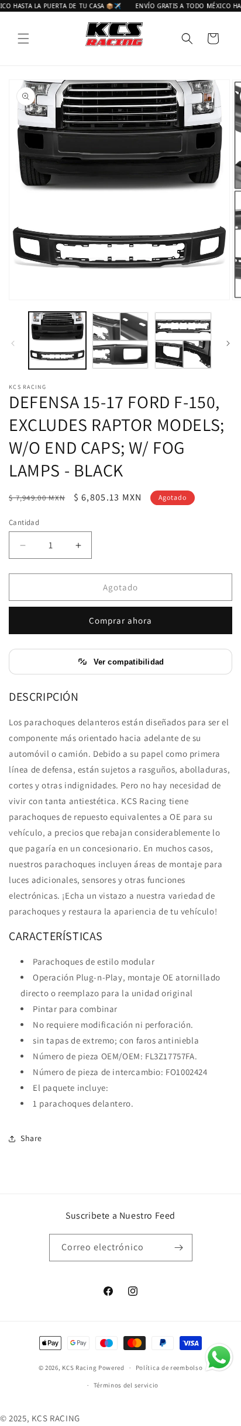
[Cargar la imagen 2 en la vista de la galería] (120, 340)
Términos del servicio (126, 1385)
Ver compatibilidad (129, 662)
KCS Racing (79, 1368)
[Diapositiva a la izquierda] (13, 343)
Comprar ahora (120, 620)
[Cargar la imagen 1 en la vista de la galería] (57, 340)
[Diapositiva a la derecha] (228, 343)
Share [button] (31, 1138)
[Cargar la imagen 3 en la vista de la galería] (183, 340)
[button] (23, 38)
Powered (111, 1368)
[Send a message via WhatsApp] (219, 1357)
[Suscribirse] (179, 1247)
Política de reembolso (169, 1368)
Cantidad (24, 522)
